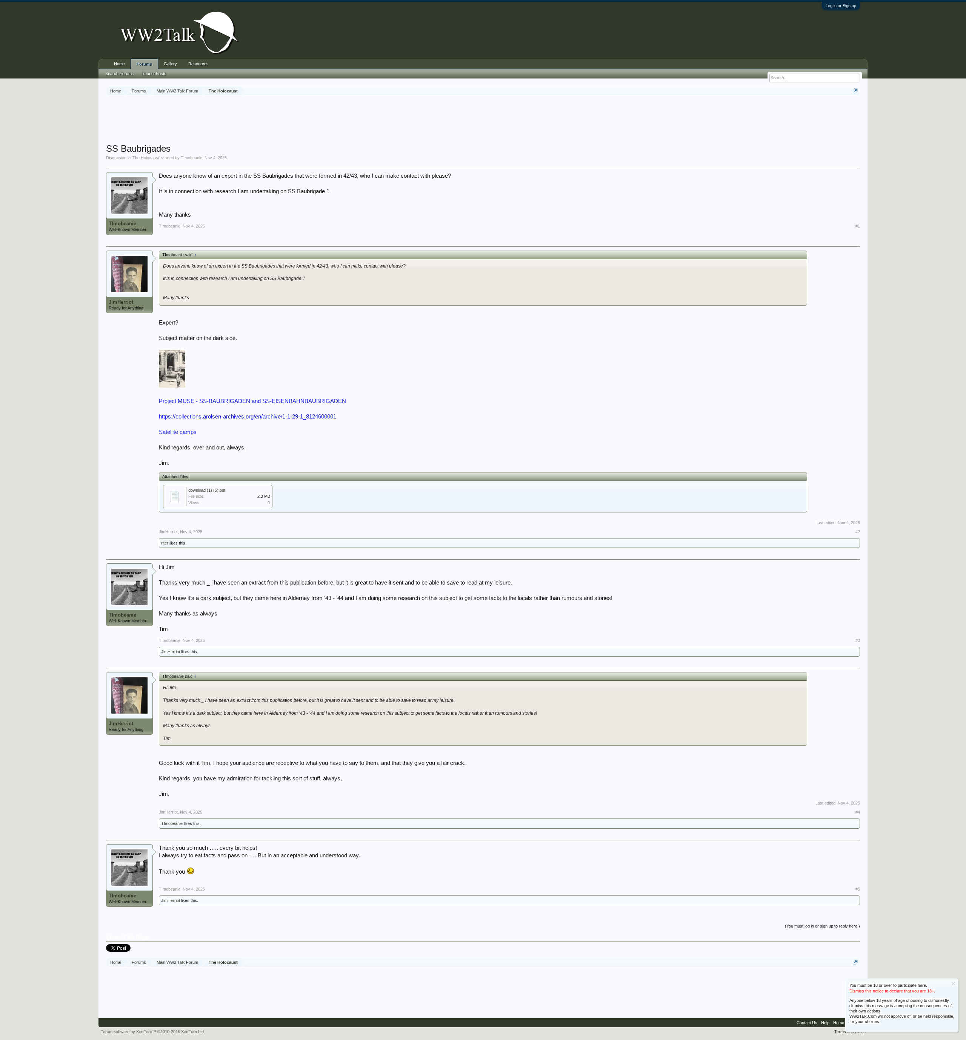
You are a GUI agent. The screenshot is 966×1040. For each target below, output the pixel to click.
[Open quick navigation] (855, 90)
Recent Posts (154, 73)
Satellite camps (178, 432)
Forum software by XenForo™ (152, 1031)
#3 (857, 640)
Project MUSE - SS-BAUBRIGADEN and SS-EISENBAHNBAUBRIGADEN (252, 401)
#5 (857, 889)
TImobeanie (191, 157)
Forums (144, 64)
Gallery (170, 64)
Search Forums (119, 73)
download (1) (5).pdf (206, 490)
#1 (857, 226)
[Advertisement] (483, 120)
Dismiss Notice (953, 983)
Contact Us (807, 1022)
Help (825, 1022)
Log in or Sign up (841, 5)
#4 (857, 812)
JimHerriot (121, 302)
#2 (857, 531)
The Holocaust (145, 157)
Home (119, 64)
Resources (198, 64)
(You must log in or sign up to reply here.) (822, 926)
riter (164, 543)
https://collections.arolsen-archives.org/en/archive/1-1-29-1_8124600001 (247, 417)
